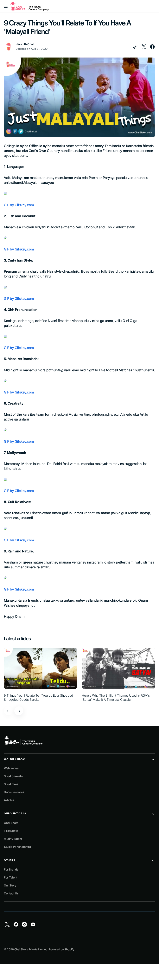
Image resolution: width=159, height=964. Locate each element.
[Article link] (40, 675)
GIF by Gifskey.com (19, 205)
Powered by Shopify (61, 949)
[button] (6, 6)
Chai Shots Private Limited (30, 949)
